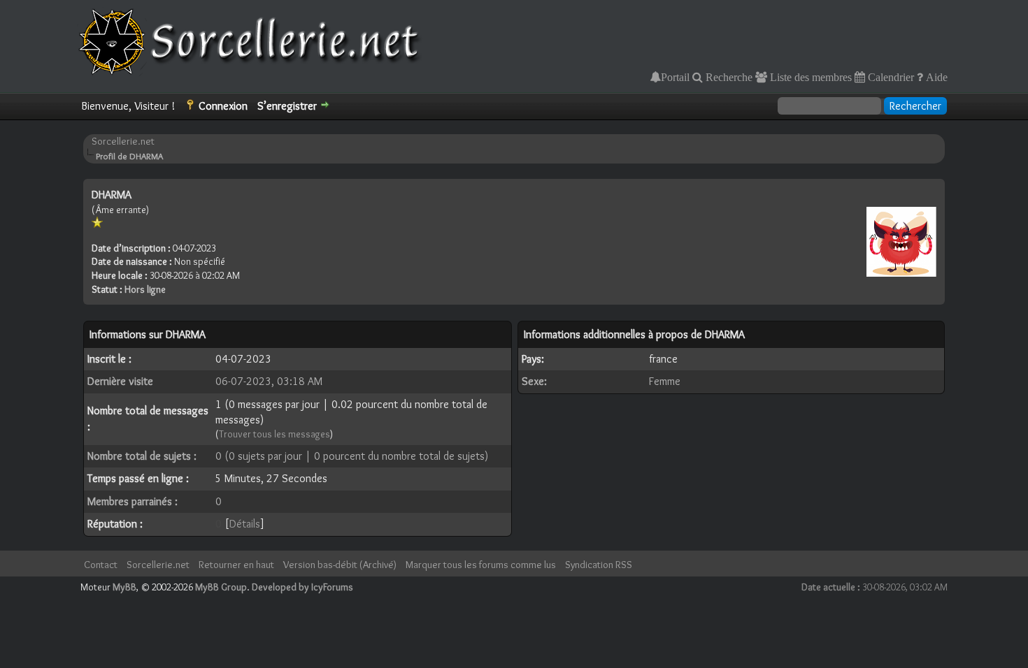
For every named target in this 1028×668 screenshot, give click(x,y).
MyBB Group (221, 587)
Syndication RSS (598, 564)
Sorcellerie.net (123, 141)
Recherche (727, 76)
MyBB (124, 587)
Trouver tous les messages (274, 434)
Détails (244, 523)
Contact (100, 564)
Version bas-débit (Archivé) (340, 564)
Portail (675, 76)
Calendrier (889, 76)
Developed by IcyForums (302, 587)
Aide (935, 76)
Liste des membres (809, 76)
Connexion (223, 105)
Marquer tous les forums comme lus (481, 564)
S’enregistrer (287, 105)
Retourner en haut (236, 564)
